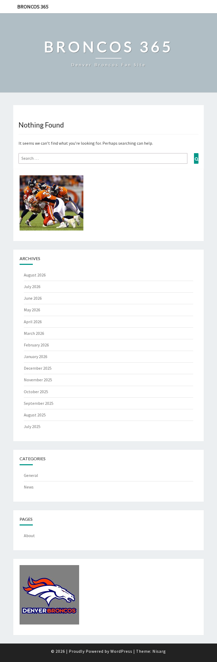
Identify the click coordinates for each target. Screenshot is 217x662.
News (29, 487)
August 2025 (35, 414)
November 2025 (38, 379)
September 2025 (38, 403)
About (29, 535)
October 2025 (36, 391)
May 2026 (32, 309)
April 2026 (33, 321)
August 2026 (35, 275)
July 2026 (32, 286)
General (31, 475)
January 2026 (35, 356)
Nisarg (159, 651)
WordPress (121, 651)
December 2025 (38, 368)
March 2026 (34, 333)
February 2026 (36, 345)
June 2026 (33, 298)
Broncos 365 (32, 6)
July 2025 (32, 426)
